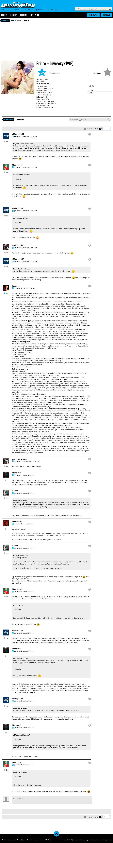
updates (13, 15)
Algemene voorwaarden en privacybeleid (98, 840)
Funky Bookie (18, 245)
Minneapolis (17, 165)
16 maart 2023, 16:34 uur (29, 261)
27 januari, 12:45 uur (27, 524)
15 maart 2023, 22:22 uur (29, 211)
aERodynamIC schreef (21, 175)
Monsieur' (16, 473)
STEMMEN (26, 20)
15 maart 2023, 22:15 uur (29, 167)
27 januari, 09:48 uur (27, 493)
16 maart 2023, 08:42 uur (29, 248)
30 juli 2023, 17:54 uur (28, 288)
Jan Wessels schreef (20, 555)
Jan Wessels (17, 521)
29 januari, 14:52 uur (27, 651)
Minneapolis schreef (20, 218)
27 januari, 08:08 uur (27, 475)
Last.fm (90, 93)
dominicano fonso (19, 459)
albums (23, 15)
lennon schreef (18, 605)
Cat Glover (43, 91)
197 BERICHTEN (8, 119)
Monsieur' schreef (20, 500)
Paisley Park (45, 83)
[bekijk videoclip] (53, 89)
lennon (15, 491)
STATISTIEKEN (16, 20)
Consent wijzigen (78, 840)
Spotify (90, 90)
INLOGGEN (106, 15)
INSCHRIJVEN (93, 15)
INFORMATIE (5, 20)
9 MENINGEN (20, 119)
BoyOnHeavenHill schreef (23, 144)
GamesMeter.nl (38, 840)
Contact (69, 840)
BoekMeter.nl (28, 840)
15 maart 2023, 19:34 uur (29, 136)
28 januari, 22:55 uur (27, 633)
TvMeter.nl (48, 840)
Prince (41, 63)
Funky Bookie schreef (21, 269)
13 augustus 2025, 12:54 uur (30, 461)
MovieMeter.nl (6, 840)
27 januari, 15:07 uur (27, 548)
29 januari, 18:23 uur (27, 701)
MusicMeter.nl (17, 840)
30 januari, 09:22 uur (27, 727)
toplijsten (35, 15)
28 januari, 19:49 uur (27, 591)
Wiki (64, 840)
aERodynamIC (18, 134)
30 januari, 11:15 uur (27, 765)
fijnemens (16, 286)
